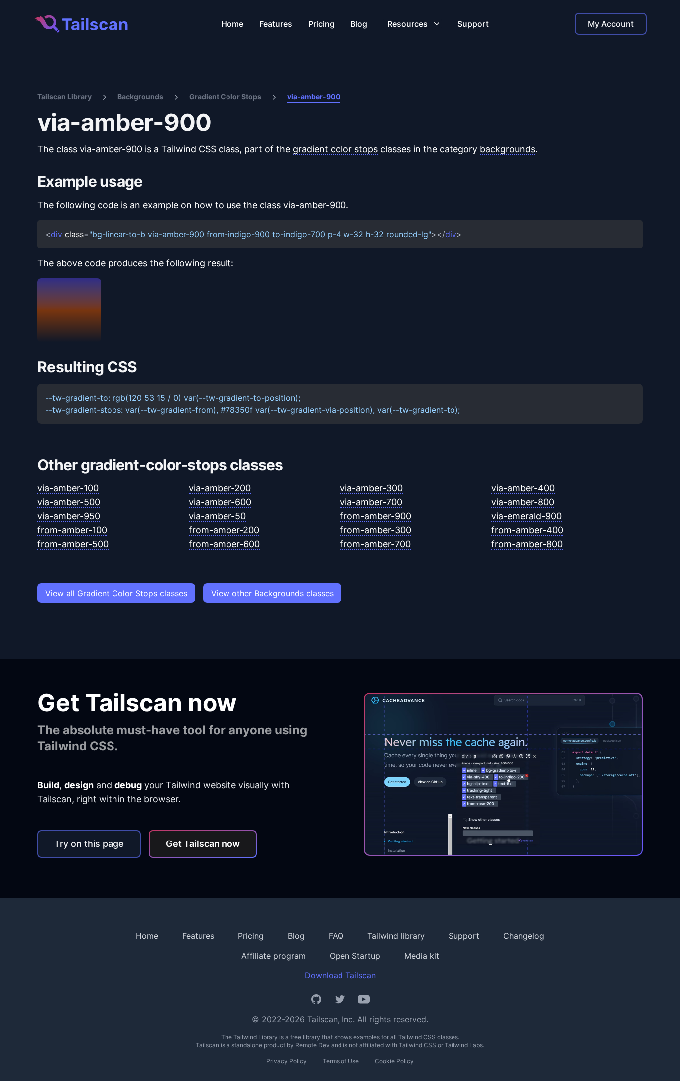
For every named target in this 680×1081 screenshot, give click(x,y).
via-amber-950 (68, 516)
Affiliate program (273, 956)
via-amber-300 (371, 488)
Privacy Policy (286, 1061)
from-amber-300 (375, 530)
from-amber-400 (527, 530)
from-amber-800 (527, 544)
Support (473, 24)
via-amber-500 (68, 502)
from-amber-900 (375, 516)
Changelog (523, 936)
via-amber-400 (523, 488)
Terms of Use (341, 1061)
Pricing (321, 24)
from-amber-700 (375, 544)
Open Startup (355, 956)
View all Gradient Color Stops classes (116, 593)
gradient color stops (335, 149)
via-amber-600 (220, 502)
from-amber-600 (224, 544)
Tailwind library (396, 936)
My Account (611, 24)
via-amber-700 (371, 502)
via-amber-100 (68, 488)
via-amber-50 (217, 516)
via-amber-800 (522, 502)
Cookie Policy (394, 1061)
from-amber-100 (72, 530)
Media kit (421, 956)
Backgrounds (140, 96)
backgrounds (507, 149)
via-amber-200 (220, 488)
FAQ (336, 936)
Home (232, 24)
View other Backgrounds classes (272, 593)
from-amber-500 (73, 544)
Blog (358, 24)
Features (275, 24)
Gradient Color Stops (225, 96)
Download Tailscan (340, 975)
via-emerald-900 (526, 516)
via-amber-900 (313, 96)
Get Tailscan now (203, 844)
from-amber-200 (224, 530)
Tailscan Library (64, 96)
